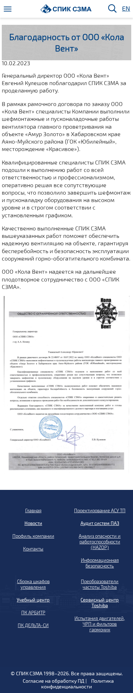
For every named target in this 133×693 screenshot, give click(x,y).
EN (125, 8)
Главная (33, 510)
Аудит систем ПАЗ (100, 523)
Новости (33, 523)
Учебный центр (33, 600)
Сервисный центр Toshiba (100, 602)
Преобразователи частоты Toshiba (99, 584)
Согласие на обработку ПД (53, 681)
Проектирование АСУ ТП (100, 510)
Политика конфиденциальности (77, 683)
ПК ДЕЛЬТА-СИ (33, 625)
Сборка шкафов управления (33, 584)
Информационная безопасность (100, 563)
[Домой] (66, 8)
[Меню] (8, 9)
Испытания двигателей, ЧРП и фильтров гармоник (99, 623)
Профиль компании (33, 536)
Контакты (33, 549)
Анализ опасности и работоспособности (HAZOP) (100, 541)
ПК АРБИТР (33, 612)
